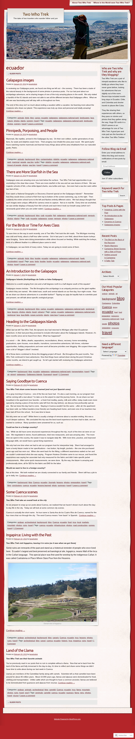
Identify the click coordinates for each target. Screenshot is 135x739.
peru (82, 693)
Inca (70, 641)
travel (36, 121)
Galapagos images (20, 80)
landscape (88, 121)
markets (85, 522)
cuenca (26, 485)
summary (61, 485)
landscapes (84, 118)
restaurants (115, 328)
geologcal (11, 315)
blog (32, 118)
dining (115, 307)
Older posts (14, 74)
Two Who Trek (36, 14)
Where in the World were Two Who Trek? (111, 3)
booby (49, 261)
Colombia (116, 303)
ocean (50, 218)
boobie (37, 258)
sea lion (30, 162)
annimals (39, 693)
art (117, 294)
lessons (15, 312)
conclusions (17, 485)
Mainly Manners (111, 246)
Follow (107, 172)
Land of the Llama (19, 650)
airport (13, 374)
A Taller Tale (109, 261)
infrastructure (59, 525)
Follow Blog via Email (114, 148)
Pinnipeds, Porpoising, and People (31, 130)
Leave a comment (35, 124)
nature (10, 121)
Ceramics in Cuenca (112, 222)
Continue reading (14, 111)
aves (32, 261)
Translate (121, 355)
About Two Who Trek (81, 3)
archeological (30, 522)
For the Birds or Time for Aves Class (32, 225)
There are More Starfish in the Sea (32, 172)
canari (43, 641)
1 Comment (64, 374)
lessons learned (44, 485)
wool (27, 693)
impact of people (14, 165)
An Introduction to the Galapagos (31, 271)
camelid (52, 690)
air (8, 374)
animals (21, 118)
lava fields (25, 315)
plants (23, 121)
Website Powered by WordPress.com (67, 719)
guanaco (70, 693)
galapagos (53, 118)
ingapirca (77, 641)
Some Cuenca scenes (22, 492)
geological (90, 309)
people (23, 162)
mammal (15, 162)
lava (92, 118)
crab (42, 215)
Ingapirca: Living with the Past (28, 535)
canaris (56, 638)
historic (65, 641)
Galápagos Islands (34, 374)
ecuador (44, 118)
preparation (75, 482)
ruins (25, 525)
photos (17, 121)
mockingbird (12, 261)
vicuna (15, 696)
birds (27, 118)
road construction (80, 525)
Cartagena (106, 303)
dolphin (56, 159)
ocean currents (36, 315)
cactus (37, 118)
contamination (46, 159)
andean (21, 522)
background (30, 159)
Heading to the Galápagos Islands (31, 321)
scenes (92, 525)
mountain (11, 525)
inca (74, 522)
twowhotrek (33, 84)
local (79, 522)
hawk (82, 258)
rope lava (54, 315)
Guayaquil (47, 374)
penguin (91, 215)
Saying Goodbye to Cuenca (26, 381)
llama (78, 690)
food (70, 522)
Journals (52, 482)
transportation (77, 371)
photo (54, 485)
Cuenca (36, 482)
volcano (41, 312)
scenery (30, 121)
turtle (37, 162)
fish (54, 215)
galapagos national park (69, 118)
